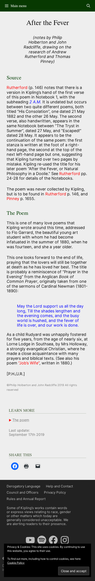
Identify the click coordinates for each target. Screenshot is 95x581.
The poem (20, 420)
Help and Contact (59, 486)
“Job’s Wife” (28, 363)
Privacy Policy (55, 492)
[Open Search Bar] (88, 6)
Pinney (13, 198)
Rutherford (17, 87)
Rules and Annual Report (26, 499)
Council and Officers (22, 492)
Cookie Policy (16, 562)
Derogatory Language (23, 486)
